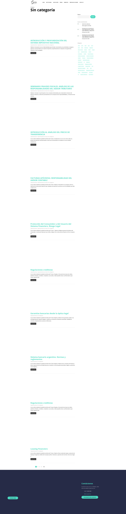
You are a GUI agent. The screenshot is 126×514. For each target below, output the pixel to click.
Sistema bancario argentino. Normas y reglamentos (48, 358)
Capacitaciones (34, 45)
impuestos (88, 62)
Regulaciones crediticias (42, 270)
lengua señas (87, 66)
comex (90, 51)
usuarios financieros (83, 74)
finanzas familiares (90, 58)
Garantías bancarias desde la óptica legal (50, 313)
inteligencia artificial (88, 64)
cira (78, 51)
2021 (89, 45)
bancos (85, 49)
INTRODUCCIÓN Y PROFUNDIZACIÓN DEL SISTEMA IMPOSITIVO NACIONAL (49, 41)
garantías (79, 60)
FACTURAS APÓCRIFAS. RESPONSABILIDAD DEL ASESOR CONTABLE (51, 179)
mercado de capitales (81, 68)
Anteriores (86, 47)
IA (84, 62)
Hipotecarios (80, 62)
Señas (79, 72)
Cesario (93, 49)
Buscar (79, 14)
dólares (79, 58)
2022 (92, 45)
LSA (92, 66)
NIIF (90, 68)
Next (44, 466)
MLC (87, 68)
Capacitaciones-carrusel (42, 45)
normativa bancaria (81, 70)
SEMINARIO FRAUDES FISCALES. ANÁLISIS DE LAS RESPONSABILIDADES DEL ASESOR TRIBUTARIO (52, 87)
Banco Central (80, 49)
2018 (79, 45)
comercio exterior (84, 51)
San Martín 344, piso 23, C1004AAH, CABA (90, 486)
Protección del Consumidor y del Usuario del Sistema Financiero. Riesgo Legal (51, 225)
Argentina (91, 47)
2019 (82, 45)
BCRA (89, 49)
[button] (13, 498)
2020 (85, 45)
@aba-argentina (87, 493)
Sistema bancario (84, 72)
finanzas (83, 58)
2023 (79, 47)
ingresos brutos (80, 64)
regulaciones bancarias (90, 70)
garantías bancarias (86, 60)
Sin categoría (51, 45)
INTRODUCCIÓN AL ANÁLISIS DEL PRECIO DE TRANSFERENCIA (50, 133)
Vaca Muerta (91, 74)
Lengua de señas (81, 66)
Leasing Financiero (39, 449)
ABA (82, 47)
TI (78, 74)
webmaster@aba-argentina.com (88, 488)
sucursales (91, 72)
